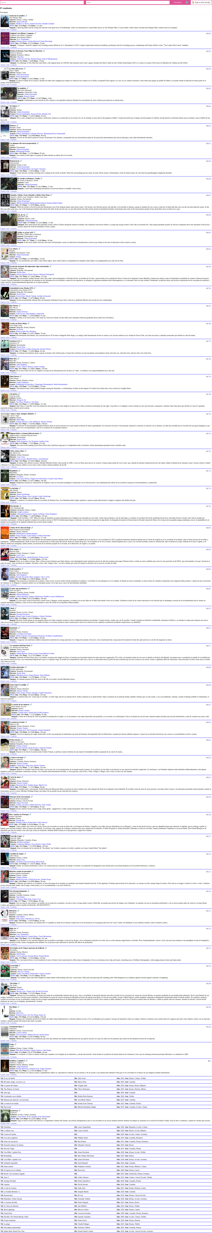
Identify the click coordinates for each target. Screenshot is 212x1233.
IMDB (11, 26)
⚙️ (187, 2)
